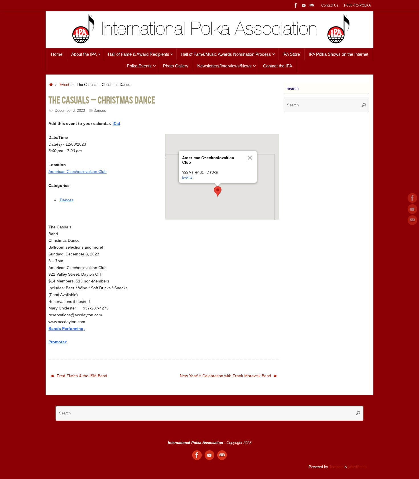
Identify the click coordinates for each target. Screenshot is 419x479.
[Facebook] (296, 5)
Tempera (336, 467)
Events (187, 177)
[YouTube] (304, 5)
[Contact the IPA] (312, 5)
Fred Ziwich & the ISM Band (81, 375)
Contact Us (329, 5)
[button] (217, 191)
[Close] (250, 157)
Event (64, 85)
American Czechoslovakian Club (77, 171)
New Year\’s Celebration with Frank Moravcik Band (226, 375)
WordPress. (358, 467)
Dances (99, 111)
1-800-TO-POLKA (357, 5)
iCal (116, 123)
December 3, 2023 (70, 111)
